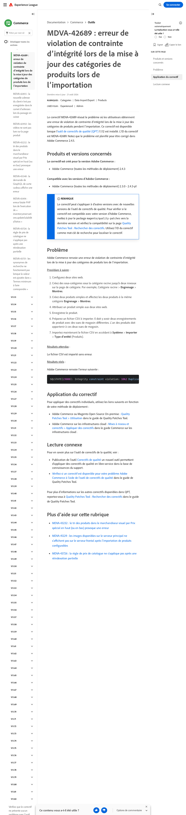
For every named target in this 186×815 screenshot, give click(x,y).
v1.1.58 (14, 624)
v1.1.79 (13, 777)
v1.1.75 (13, 748)
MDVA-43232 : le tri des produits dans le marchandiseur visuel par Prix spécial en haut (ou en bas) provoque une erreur (22, 156)
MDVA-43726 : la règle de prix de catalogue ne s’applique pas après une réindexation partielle (21, 240)
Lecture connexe (161, 84)
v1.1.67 (13, 690)
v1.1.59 (14, 631)
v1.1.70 (13, 711)
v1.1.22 (14, 362)
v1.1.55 (14, 602)
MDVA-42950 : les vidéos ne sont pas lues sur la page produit (22, 129)
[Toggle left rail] (33, 14)
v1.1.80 (14, 784)
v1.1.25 (14, 384)
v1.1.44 (14, 522)
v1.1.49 (14, 559)
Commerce (76, 22)
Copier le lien (175, 44)
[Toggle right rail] (153, 14)
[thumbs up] (96, 810)
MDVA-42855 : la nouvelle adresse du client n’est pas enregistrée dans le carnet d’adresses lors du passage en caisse (22, 105)
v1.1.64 (14, 668)
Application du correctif (165, 77)
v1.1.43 (14, 515)
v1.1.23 (14, 370)
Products (102, 100)
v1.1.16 (13, 319)
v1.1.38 (14, 479)
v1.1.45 (14, 530)
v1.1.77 (13, 762)
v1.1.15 (13, 311)
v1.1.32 (14, 435)
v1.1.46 (14, 537)
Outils (91, 22)
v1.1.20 (14, 348)
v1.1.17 (13, 326)
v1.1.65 (14, 675)
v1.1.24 (14, 377)
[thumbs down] (104, 810)
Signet (160, 44)
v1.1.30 (14, 421)
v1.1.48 (14, 551)
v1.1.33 (14, 442)
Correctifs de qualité (89, 460)
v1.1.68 (14, 697)
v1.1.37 (13, 471)
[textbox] (18, 33)
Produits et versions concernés (162, 60)
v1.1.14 (13, 304)
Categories (65, 100)
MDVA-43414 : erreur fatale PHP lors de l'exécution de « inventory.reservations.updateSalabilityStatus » (22, 210)
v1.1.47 (13, 544)
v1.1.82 (14, 799)
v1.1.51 (13, 573)
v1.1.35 (14, 457)
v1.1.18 (13, 333)
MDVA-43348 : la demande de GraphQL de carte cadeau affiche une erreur (22, 184)
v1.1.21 (13, 355)
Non (169, 36)
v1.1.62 (14, 653)
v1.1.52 (14, 581)
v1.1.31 (13, 428)
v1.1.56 (14, 610)
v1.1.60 (14, 639)
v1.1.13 (13, 297)
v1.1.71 (13, 719)
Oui (160, 36)
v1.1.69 (14, 704)
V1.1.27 (13, 399)
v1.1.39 (14, 486)
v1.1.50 (14, 566)
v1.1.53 (14, 588)
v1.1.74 (13, 741)
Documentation (56, 22)
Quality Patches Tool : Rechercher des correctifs (94, 496)
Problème (158, 69)
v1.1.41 (13, 501)
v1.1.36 (14, 464)
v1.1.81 (13, 791)
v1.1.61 (13, 646)
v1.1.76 (13, 755)
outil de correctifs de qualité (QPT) (78, 131)
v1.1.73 (13, 733)
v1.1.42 (14, 508)
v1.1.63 (14, 661)
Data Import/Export (84, 100)
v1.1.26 (14, 391)
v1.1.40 (14, 493)
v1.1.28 (14, 406)
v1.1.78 (13, 770)
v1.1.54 (14, 595)
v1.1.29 (14, 413)
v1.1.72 (13, 726)
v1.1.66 (14, 682)
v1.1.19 (13, 340)
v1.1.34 (14, 450)
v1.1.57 (13, 617)
